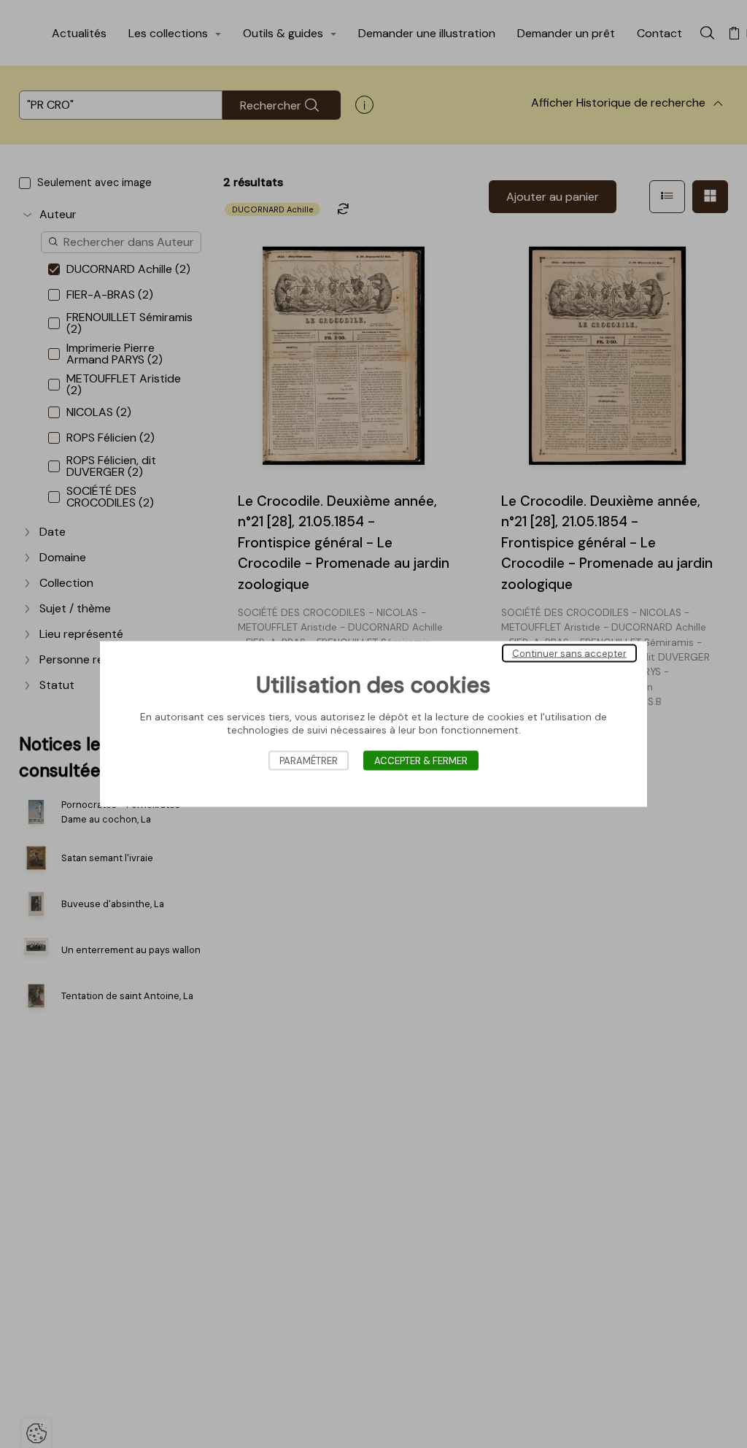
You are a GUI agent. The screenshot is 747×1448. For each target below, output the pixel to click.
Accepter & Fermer (421, 761)
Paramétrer (308, 761)
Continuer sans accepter (569, 653)
